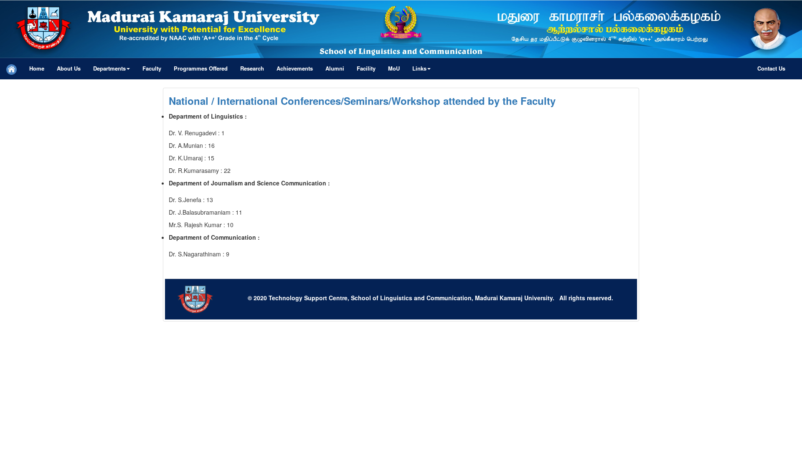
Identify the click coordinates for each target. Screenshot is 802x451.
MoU (394, 68)
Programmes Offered (201, 68)
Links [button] (419, 68)
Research (252, 68)
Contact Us (771, 68)
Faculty (151, 68)
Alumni (334, 68)
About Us (69, 68)
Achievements (295, 68)
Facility (366, 68)
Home (36, 68)
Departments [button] (109, 68)
